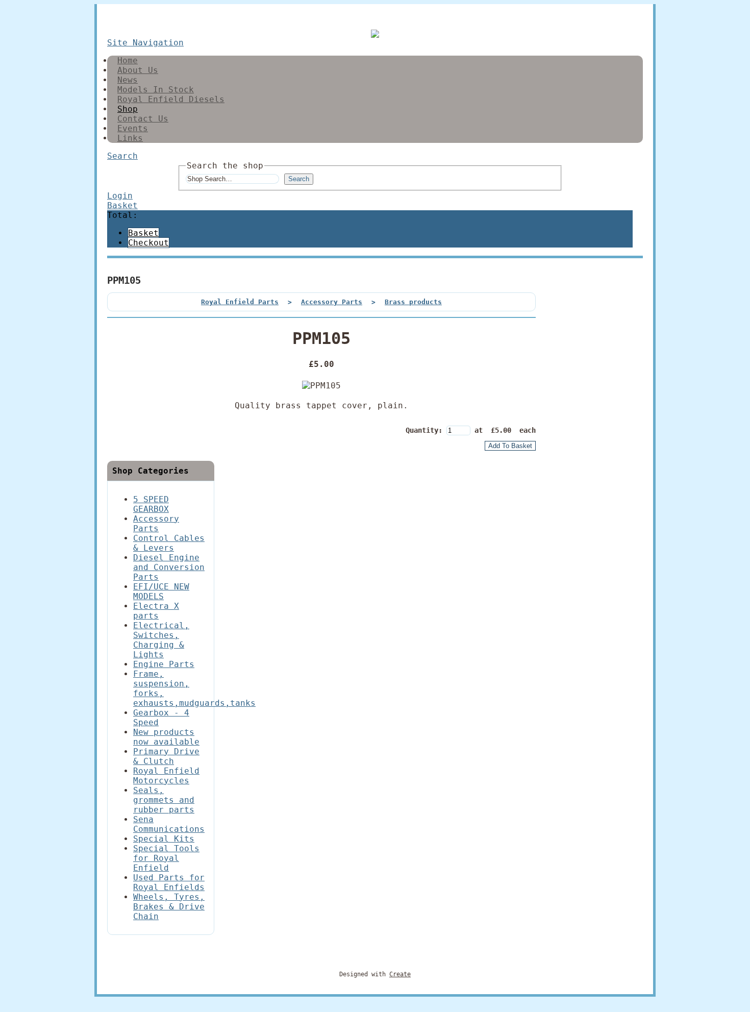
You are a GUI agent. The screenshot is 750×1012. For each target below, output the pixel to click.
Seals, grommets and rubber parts (163, 799)
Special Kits (163, 839)
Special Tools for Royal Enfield (166, 858)
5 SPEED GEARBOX (151, 504)
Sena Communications (169, 824)
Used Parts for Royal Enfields (169, 882)
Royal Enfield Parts (240, 302)
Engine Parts (163, 664)
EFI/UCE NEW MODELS (161, 591)
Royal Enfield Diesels (170, 99)
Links (130, 138)
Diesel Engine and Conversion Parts (169, 567)
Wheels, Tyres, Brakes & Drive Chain (169, 906)
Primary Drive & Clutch (166, 756)
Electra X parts (156, 611)
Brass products (413, 302)
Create (400, 974)
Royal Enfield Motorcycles (166, 775)
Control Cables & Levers (169, 543)
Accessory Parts (331, 302)
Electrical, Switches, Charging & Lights (161, 640)
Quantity (422, 430)
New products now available (166, 737)
